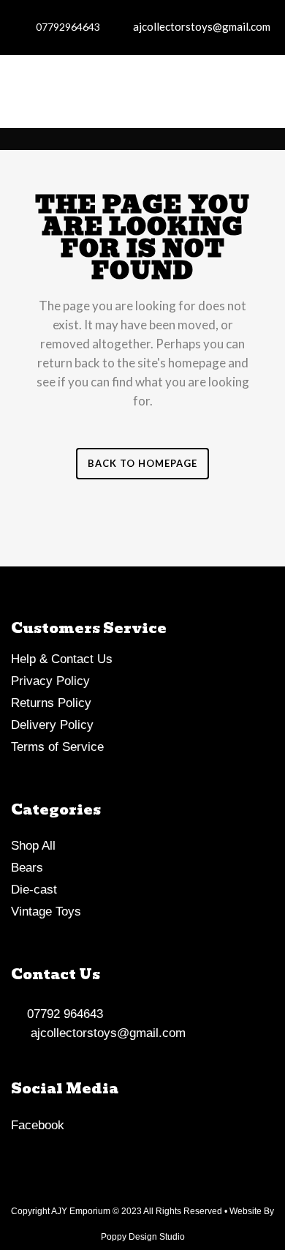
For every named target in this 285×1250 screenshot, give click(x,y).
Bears (27, 867)
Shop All (33, 845)
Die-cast (34, 889)
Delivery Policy (52, 725)
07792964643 (65, 26)
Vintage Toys (46, 911)
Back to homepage (142, 463)
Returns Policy (51, 703)
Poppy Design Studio (143, 1237)
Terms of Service (57, 747)
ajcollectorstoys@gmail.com (198, 26)
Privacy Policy (50, 681)
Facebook (37, 1125)
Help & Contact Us (62, 659)
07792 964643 (61, 1014)
